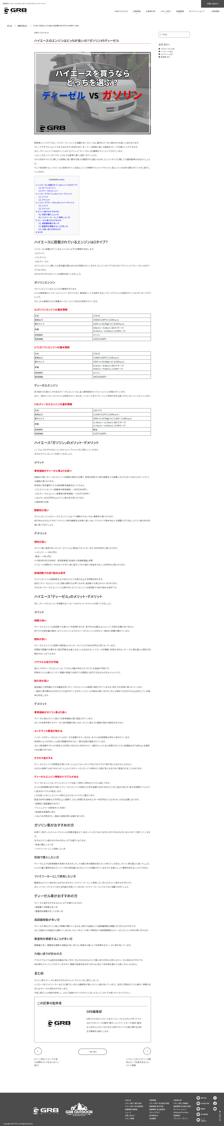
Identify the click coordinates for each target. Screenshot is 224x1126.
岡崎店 (203, 1109)
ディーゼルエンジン (48, 190)
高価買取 (176, 1115)
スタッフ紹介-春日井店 (133, 1103)
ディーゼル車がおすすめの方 (48, 220)
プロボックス (166, 48)
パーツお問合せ (203, 1120)
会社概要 (152, 1118)
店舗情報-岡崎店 (131, 1109)
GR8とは (128, 1100)
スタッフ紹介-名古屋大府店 (159, 1103)
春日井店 (203, 1098)
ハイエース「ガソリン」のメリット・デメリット (54, 193)
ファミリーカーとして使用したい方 (54, 217)
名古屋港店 (204, 1114)
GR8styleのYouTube (180, 1112)
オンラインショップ (196, 11)
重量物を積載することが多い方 (53, 226)
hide (62, 179)
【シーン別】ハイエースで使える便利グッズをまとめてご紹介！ (46, 1062)
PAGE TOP (220, 1117)
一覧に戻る (92, 1051)
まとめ (39, 232)
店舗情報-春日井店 (156, 1106)
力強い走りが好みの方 (50, 229)
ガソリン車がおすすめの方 (47, 211)
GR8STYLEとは (121, 11)
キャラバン (165, 54)
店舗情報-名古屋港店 (157, 1109)
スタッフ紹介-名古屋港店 (134, 1106)
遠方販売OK (153, 1115)
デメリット (44, 199)
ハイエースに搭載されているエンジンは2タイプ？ (57, 184)
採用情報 (215, 11)
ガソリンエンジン (47, 187)
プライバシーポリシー (181, 1118)
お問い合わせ (212, 3)
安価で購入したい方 (49, 214)
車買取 (163, 57)
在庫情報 (152, 1100)
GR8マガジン (22, 25)
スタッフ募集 (129, 1118)
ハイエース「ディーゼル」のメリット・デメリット (55, 202)
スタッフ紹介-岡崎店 (180, 1103)
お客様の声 (150, 11)
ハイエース (165, 51)
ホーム (9, 25)
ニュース (128, 1112)
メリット (43, 196)
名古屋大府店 (205, 1103)
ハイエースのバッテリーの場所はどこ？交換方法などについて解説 (138, 1062)
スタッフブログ (154, 1112)
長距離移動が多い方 (49, 223)
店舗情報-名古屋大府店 (182, 1106)
